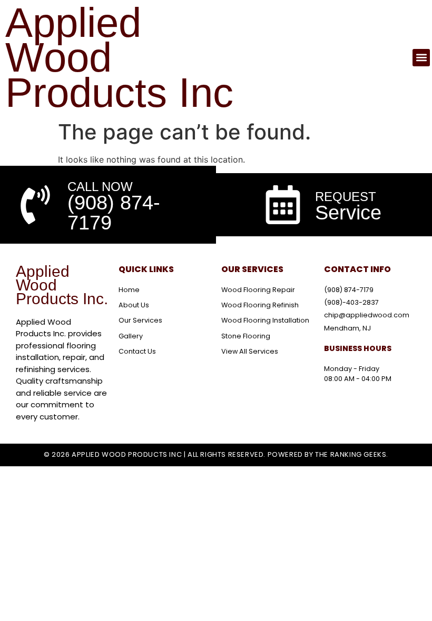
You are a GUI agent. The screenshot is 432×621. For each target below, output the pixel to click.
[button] (421, 57)
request (345, 196)
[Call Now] (35, 204)
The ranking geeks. (351, 454)
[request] (282, 204)
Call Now (100, 186)
